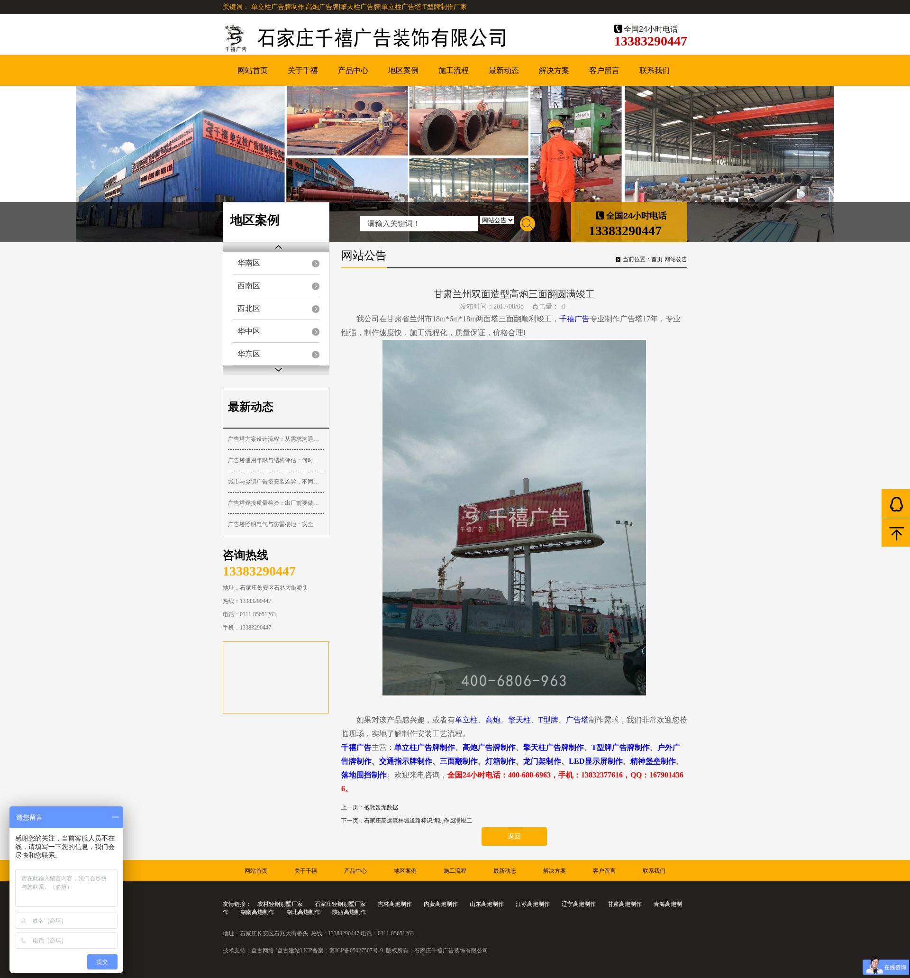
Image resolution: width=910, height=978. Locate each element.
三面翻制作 (459, 761)
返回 (514, 836)
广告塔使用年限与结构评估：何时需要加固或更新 (276, 460)
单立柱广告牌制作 (424, 747)
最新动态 (504, 70)
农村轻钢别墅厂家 (280, 904)
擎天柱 (519, 720)
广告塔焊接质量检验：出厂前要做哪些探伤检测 (276, 503)
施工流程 (453, 70)
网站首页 (252, 70)
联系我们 (654, 70)
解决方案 (554, 70)
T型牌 (548, 720)
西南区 (248, 286)
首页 (657, 259)
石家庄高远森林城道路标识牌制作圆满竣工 (418, 820)
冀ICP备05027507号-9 (356, 950)
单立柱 (466, 720)
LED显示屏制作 (596, 761)
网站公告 (675, 259)
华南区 (248, 263)
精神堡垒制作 (653, 761)
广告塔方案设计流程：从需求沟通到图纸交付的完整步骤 (276, 439)
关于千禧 (303, 70)
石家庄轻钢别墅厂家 (340, 904)
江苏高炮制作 (533, 904)
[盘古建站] (288, 950)
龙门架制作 (542, 761)
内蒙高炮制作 (441, 904)
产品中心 (353, 70)
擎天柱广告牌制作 (553, 747)
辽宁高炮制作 (579, 904)
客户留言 (604, 70)
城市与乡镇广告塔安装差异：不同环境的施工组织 (276, 481)
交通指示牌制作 (405, 761)
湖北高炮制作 (303, 912)
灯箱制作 (500, 761)
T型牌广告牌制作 (621, 747)
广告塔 (577, 720)
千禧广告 (574, 319)
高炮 (492, 720)
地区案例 (403, 70)
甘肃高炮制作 (625, 904)
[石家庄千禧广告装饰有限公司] (394, 39)
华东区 (248, 354)
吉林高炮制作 (395, 904)
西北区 (248, 308)
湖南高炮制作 (257, 912)
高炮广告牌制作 (489, 747)
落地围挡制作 (364, 775)
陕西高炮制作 (349, 912)
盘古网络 (262, 950)
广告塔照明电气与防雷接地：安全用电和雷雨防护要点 (276, 524)
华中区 (248, 331)
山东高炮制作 (487, 904)
